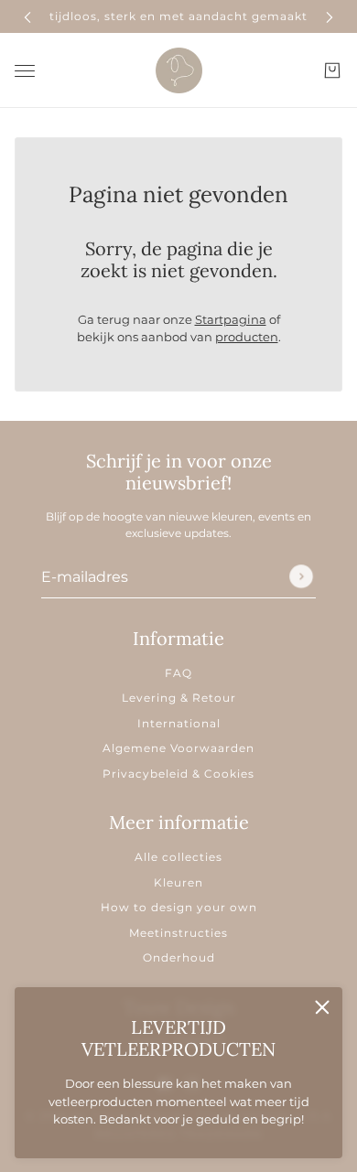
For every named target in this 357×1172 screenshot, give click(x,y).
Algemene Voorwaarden (178, 748)
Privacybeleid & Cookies (178, 773)
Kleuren (178, 882)
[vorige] (27, 16)
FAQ (178, 673)
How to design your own (179, 907)
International (179, 723)
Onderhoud (179, 957)
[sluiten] (322, 1007)
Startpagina (230, 319)
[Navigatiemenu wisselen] (25, 70)
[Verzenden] (301, 576)
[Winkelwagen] (332, 70)
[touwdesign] (179, 70)
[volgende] (329, 16)
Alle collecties (178, 857)
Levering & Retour (179, 697)
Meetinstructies (178, 933)
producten (246, 336)
